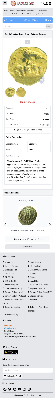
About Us (9, 262)
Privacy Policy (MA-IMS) (41, 292)
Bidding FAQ (36, 266)
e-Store (33, 273)
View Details (27, 247)
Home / (6, 11)
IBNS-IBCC (10, 281)
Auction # (31, 11)
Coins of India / (10, 14)
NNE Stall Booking (13, 288)
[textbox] (28, 176)
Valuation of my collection (16, 314)
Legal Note (34, 281)
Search (49, 26)
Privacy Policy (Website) (15, 296)
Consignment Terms (38, 270)
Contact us (9, 273)
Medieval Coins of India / (24, 14)
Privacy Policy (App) (14, 292)
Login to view (20, 130)
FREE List (9, 277)
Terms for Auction (12, 307)
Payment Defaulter (38, 288)
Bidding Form (11, 270)
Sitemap (33, 299)
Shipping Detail (36, 296)
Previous (9, 20)
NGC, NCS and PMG (39, 285)
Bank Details (35, 262)
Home (32, 277)
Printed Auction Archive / (18, 11)
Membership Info (12, 285)
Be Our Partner (11, 266)
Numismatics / (43, 11)
